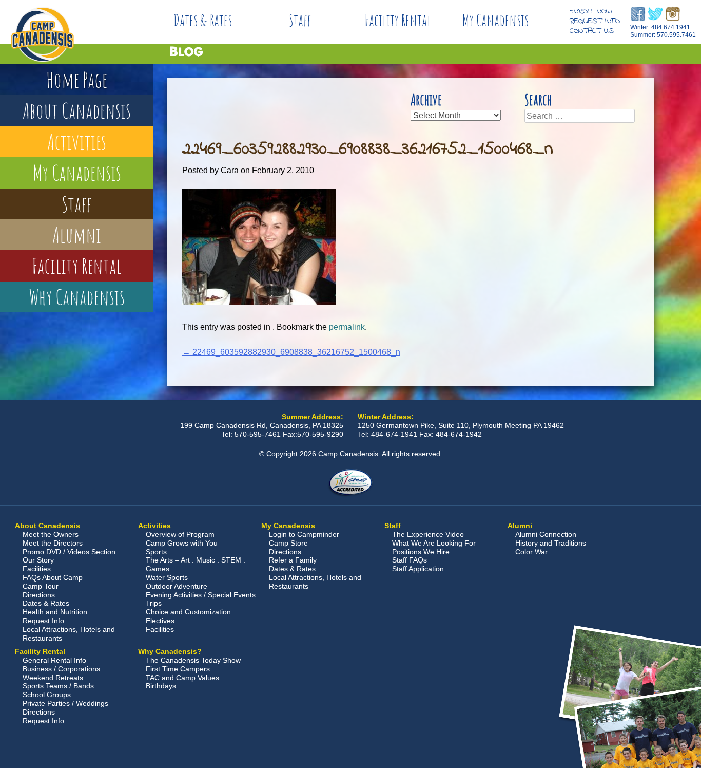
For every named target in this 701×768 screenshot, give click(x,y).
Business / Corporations (61, 669)
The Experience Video (428, 534)
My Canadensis (495, 20)
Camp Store (288, 543)
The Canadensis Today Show (193, 660)
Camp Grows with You (182, 543)
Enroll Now (591, 11)
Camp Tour (41, 586)
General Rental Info (54, 660)
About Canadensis (77, 110)
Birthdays (161, 686)
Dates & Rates (202, 20)
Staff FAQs (409, 560)
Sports (156, 552)
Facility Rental (397, 20)
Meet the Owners (51, 534)
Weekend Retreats (53, 677)
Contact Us (592, 31)
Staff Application (418, 569)
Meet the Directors (53, 543)
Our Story (38, 560)
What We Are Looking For (434, 543)
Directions (39, 595)
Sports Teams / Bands (58, 686)
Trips (154, 603)
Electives (160, 620)
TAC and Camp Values (182, 677)
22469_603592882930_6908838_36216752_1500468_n (291, 352)
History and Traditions (550, 543)
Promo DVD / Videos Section (69, 552)
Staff (300, 20)
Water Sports (167, 577)
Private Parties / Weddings (65, 703)
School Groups (47, 694)
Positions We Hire (421, 552)
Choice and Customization (188, 612)
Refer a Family (293, 560)
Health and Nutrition (55, 612)
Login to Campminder (304, 534)
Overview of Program (180, 534)
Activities (76, 141)
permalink (347, 327)
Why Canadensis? (170, 651)
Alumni (76, 234)
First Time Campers (178, 669)
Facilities (37, 569)
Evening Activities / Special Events (201, 595)
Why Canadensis (77, 296)
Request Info (595, 21)
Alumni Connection (545, 534)
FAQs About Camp (53, 577)
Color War (531, 552)
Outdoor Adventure (176, 586)
